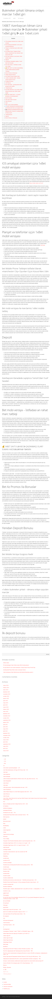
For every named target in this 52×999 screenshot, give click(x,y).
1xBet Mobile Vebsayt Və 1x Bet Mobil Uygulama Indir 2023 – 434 (17, 791)
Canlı (6, 103)
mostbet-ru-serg (6, 890)
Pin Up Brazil (6, 903)
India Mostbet (6, 847)
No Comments (21, 18)
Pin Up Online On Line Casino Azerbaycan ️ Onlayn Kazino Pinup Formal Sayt (19, 667)
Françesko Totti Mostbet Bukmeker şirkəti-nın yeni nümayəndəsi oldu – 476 (19, 840)
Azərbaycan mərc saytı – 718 (9, 812)
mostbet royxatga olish (8, 884)
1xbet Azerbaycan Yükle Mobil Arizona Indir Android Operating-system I (18, 672)
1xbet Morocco (6, 793)
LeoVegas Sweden (7, 849)
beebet (4, 819)
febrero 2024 (6, 687)
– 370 (4, 761)
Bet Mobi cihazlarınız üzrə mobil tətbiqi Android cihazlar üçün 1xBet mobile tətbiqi (13, 91)
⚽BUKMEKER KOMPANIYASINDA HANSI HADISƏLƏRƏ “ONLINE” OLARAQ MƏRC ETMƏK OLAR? (14, 111)
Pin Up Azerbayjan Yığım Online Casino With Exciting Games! (16, 665)
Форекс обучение (7, 967)
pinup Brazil (5, 907)
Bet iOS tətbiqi (8, 98)
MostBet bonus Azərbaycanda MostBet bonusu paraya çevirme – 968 (18, 864)
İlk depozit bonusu (9, 81)
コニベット (5, 971)
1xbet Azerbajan (6, 776)
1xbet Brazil (5, 783)
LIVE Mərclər (8, 83)
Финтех (5, 965)
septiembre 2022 (7, 720)
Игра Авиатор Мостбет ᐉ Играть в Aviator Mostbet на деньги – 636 (18, 948)
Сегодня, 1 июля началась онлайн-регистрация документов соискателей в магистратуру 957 (23, 960)
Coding (4, 832)
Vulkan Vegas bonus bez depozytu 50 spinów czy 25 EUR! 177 (16, 933)
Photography (6, 895)
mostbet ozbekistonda (8, 877)
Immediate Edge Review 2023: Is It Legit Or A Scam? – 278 (15, 845)
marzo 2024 (5, 685)
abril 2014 (5, 748)
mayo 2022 (5, 728)
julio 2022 (5, 724)
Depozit (7, 59)
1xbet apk (5, 772)
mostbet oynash (6, 875)
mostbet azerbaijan (7, 862)
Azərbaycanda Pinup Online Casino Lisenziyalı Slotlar (14, 669)
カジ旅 (4, 969)
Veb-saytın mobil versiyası (11, 99)
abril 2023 (5, 705)
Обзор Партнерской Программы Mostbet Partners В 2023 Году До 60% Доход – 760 (22, 956)
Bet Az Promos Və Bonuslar (11, 73)
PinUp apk (5, 905)
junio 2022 (5, 726)
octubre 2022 (6, 718)
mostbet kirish (6, 873)
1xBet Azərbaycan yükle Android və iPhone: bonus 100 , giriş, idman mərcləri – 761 (20, 778)
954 (4, 801)
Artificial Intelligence (7, 808)
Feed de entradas (7, 984)
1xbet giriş (42, 245)
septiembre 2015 (7, 744)
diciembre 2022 (6, 713)
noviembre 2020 (6, 735)
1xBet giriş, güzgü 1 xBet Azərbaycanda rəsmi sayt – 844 (15, 787)
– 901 (4, 763)
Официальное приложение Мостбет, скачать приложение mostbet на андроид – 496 (22, 958)
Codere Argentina (6, 830)
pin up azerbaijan (6, 900)
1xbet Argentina (6, 774)
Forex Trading (6, 838)
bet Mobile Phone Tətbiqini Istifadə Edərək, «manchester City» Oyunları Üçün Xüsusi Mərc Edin (14, 53)
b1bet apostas (6, 817)
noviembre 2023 (6, 694)
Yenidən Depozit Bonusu (10, 74)
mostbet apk (6, 858)
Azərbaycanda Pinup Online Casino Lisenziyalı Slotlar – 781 (15, 814)
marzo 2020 (5, 739)
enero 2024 (5, 689)
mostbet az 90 (6, 860)
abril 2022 (5, 731)
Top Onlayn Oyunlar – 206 (8, 924)
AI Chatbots (5, 806)
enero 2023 (5, 711)
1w (4, 765)
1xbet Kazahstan (7, 789)
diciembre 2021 (6, 733)
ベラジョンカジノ (7, 973)
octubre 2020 (6, 737)
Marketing (5, 856)
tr (3, 927)
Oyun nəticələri (8, 101)
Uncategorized (6, 929)
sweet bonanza (6, 922)
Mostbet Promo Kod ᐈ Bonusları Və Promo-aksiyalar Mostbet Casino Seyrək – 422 (21, 882)
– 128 (4, 759)
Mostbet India (6, 871)
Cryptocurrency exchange (8, 834)
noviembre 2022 (6, 715)
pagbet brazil (6, 893)
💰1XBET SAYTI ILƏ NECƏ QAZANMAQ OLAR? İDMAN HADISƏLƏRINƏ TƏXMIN (14, 69)
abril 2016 (5, 742)
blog (4, 823)
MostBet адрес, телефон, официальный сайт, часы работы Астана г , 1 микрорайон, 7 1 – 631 (23, 888)
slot (4, 918)
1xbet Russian (6, 796)
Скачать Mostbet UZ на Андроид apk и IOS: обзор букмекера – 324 (18, 963)
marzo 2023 (5, 707)
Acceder (5, 982)
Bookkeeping (6, 825)
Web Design (5, 944)
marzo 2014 (5, 750)
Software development (8, 920)
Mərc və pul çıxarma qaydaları (11, 104)
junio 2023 (5, 700)
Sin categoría (6, 916)
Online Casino (6, 662)
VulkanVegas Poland (7, 942)
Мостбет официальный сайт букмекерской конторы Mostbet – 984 (18, 950)
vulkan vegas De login (8, 937)
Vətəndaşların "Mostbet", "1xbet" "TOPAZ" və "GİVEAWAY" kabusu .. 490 (18, 931)
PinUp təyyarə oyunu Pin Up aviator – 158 (12, 909)
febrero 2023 (6, 709)
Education (5, 836)
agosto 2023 (6, 698)
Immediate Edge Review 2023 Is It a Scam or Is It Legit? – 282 (16, 843)
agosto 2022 (6, 722)
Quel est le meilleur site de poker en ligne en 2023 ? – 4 (15, 911)
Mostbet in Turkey (7, 869)
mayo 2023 (5, 702)
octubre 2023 (6, 696)
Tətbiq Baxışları (8, 88)
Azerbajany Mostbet (7, 810)
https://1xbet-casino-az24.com (36, 183)
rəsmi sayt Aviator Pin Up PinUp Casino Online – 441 (14, 913)
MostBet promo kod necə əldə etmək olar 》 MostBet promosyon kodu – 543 (19, 880)
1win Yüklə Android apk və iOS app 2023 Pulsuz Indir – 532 (15, 770)
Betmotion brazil (7, 821)
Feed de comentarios (7, 986)
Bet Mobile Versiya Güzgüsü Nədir (12, 76)
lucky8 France (6, 853)
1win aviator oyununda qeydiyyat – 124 (11, 767)
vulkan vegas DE (6, 935)
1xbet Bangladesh (7, 780)
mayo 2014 (5, 746)
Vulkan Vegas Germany (8, 940)
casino (4, 827)
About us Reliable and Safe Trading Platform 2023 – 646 (15, 803)
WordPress (5, 946)
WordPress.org (6, 988)
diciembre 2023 (6, 692)
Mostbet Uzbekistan (7, 886)
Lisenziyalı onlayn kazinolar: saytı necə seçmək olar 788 (15, 851)
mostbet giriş (6, 867)
